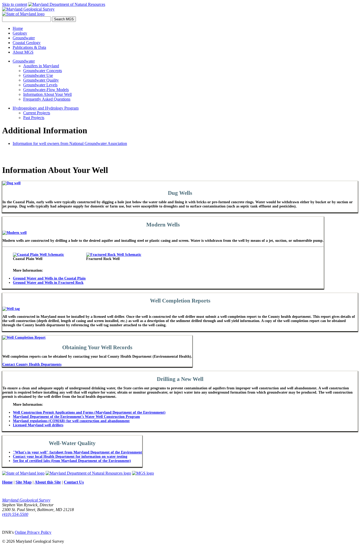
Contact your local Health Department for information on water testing (70, 457)
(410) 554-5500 (15, 514)
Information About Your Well (47, 94)
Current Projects (36, 113)
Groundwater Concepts (42, 70)
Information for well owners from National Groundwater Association (70, 143)
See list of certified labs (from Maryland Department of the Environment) (72, 461)
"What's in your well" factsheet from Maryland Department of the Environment (77, 452)
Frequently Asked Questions (46, 99)
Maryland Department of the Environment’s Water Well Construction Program (76, 417)
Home (18, 28)
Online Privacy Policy (33, 532)
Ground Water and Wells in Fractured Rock (48, 283)
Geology (20, 33)
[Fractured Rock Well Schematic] (113, 255)
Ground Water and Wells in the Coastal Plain (49, 278)
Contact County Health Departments (31, 364)
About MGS (23, 52)
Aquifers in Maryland (41, 66)
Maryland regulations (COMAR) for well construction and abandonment (71, 421)
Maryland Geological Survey (26, 500)
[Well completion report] (24, 337)
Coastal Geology (27, 42)
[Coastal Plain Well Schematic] (38, 255)
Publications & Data (29, 47)
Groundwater (24, 38)
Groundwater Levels (40, 85)
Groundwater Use (38, 75)
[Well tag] (11, 309)
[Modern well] (14, 233)
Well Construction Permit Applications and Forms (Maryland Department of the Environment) (89, 412)
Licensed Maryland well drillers (38, 425)
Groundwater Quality (41, 80)
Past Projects (33, 117)
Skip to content (14, 4)
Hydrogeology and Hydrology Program (46, 108)
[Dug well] (11, 183)
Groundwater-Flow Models (46, 89)
